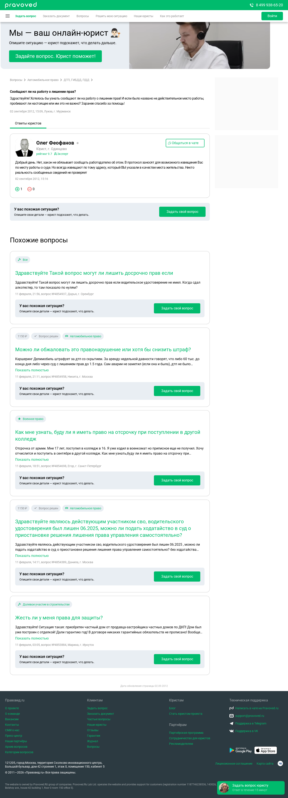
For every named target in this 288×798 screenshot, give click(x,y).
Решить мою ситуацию (111, 16)
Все (25, 259)
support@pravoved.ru (249, 715)
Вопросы (83, 16)
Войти (272, 16)
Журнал (92, 741)
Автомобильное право (43, 80)
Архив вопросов (16, 746)
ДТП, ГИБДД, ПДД (76, 80)
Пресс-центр (13, 735)
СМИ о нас (12, 730)
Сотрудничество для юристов (189, 738)
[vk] (280, 763)
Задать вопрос (25, 16)
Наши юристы (143, 16)
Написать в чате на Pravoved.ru (257, 708)
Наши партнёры (16, 741)
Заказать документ (56, 16)
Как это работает (172, 16)
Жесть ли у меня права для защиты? (59, 618)
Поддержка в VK (246, 731)
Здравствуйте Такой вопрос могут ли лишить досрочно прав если (94, 273)
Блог (172, 708)
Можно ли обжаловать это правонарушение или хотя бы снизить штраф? (103, 350)
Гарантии (93, 735)
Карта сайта (265, 763)
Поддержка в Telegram (250, 723)
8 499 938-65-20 (269, 5)
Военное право (33, 419)
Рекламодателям (181, 743)
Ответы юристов (28, 123)
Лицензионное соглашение (233, 763)
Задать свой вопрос (182, 212)
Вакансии (12, 719)
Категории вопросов (19, 752)
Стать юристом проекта (185, 713)
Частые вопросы (98, 719)
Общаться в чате (185, 143)
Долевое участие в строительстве (46, 604)
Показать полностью (32, 370)
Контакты (12, 724)
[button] (251, 788)
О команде (12, 713)
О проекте (12, 708)
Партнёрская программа (186, 732)
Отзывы (92, 730)
